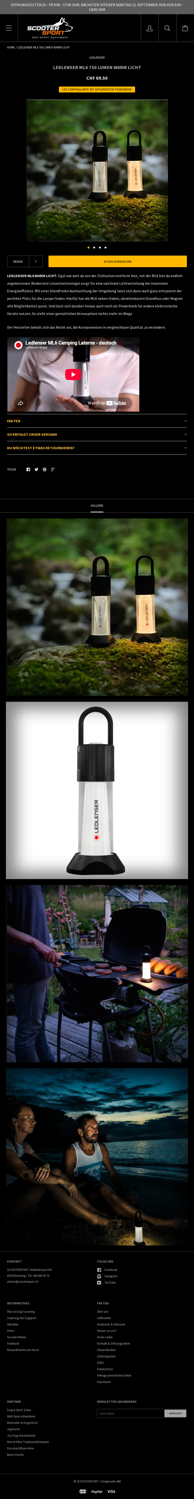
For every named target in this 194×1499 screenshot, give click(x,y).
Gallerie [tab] (97, 505)
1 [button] (88, 247)
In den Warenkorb (118, 261)
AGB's (100, 1363)
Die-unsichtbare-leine (20, 1448)
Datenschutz (105, 1369)
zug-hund (13, 1429)
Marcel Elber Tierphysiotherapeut (28, 1442)
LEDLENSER (97, 57)
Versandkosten (106, 1350)
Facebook (111, 1270)
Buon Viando (15, 1455)
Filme (10, 1331)
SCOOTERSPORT (88, 1481)
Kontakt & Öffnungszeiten (113, 1344)
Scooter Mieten (16, 1337)
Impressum (104, 1382)
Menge (18, 261)
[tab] (97, 420)
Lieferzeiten (104, 1318)
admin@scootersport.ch (22, 1282)
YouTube (110, 1283)
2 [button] (94, 247)
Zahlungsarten (106, 1356)
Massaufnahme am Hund (23, 1350)
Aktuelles (12, 1324)
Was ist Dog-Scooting (21, 1312)
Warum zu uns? (107, 1331)
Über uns (102, 1312)
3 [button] (100, 247)
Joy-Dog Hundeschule (21, 1436)
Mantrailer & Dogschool (22, 1423)
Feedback (13, 1344)
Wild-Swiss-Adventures (21, 1416)
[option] (97, 170)
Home (11, 47)
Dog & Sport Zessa (19, 1410)
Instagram (111, 1276)
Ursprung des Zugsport (21, 1318)
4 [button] (105, 247)
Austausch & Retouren (111, 1324)
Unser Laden (105, 1337)
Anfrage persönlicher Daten (114, 1375)
